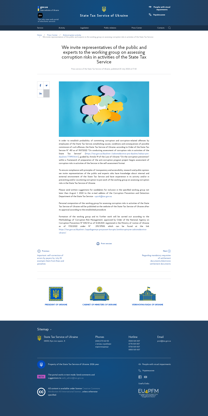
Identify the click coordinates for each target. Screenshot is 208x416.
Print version (106, 244)
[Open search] (169, 28)
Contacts (160, 28)
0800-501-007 (134, 350)
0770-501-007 (134, 344)
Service (40, 28)
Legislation (84, 28)
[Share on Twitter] (46, 85)
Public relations (110, 28)
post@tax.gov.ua (164, 341)
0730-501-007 (134, 347)
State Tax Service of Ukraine (104, 15)
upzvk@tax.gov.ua (103, 196)
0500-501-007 (134, 341)
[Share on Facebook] (40, 85)
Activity (62, 28)
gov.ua (44, 7)
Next (165, 251)
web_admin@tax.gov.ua (73, 378)
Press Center (137, 28)
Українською (159, 15)
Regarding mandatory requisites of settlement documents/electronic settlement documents (156, 259)
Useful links (143, 384)
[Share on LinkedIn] (40, 93)
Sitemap (43, 329)
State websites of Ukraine (49, 10)
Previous (45, 251)
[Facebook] (140, 377)
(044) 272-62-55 (102, 341)
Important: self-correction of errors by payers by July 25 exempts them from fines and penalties (50, 259)
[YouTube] (145, 377)
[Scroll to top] (196, 406)
